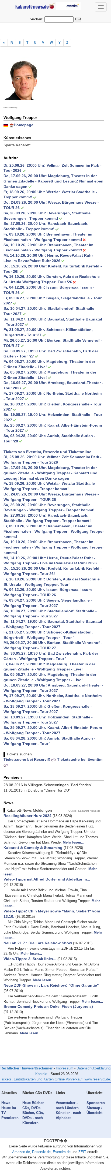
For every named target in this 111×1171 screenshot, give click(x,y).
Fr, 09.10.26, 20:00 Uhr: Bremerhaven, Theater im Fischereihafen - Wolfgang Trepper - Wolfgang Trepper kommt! (54, 531)
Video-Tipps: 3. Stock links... (30, 959)
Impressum (64, 1068)
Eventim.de (62, 1152)
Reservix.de (41, 1152)
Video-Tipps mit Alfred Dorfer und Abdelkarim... (47, 879)
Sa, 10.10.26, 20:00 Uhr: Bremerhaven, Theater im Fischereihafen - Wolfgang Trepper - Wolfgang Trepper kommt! (54, 547)
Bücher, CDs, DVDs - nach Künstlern (33, 1118)
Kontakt (41, 1074)
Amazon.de (21, 1152)
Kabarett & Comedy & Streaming (33, 847)
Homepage (23, 125)
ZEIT (82, 1152)
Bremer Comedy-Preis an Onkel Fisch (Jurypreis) (48, 1006)
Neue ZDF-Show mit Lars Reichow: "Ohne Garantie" (51, 985)
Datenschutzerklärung (93, 1068)
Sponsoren (95, 1103)
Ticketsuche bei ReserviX (27, 759)
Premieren (10, 1118)
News (5, 1103)
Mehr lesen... (73, 842)
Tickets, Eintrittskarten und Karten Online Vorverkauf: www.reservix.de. (55, 1079)
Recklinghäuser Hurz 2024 (27, 816)
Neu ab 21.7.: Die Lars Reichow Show (38, 943)
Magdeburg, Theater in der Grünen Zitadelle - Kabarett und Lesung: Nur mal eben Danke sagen (53, 181)
